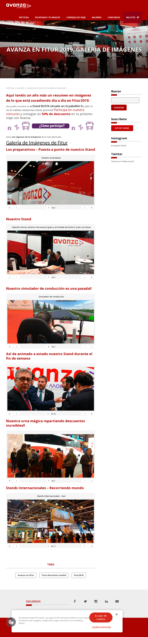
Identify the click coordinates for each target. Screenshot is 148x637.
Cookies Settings (101, 627)
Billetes (131, 17)
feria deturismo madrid (54, 575)
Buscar (120, 107)
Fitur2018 (78, 575)
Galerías (96, 17)
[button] (11, 622)
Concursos (114, 17)
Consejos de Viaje (76, 17)
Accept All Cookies (101, 617)
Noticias (24, 17)
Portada (10, 88)
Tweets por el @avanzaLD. (122, 161)
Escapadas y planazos (47, 17)
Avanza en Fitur (26, 575)
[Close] (117, 614)
